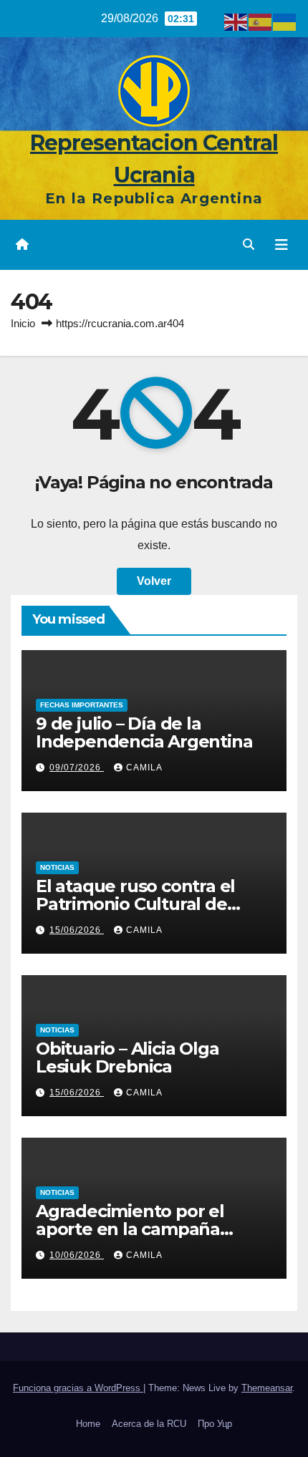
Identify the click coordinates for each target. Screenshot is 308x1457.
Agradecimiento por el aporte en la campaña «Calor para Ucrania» (130, 1229)
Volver (154, 581)
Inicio (23, 323)
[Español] (261, 21)
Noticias (57, 867)
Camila (144, 768)
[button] (248, 244)
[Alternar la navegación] (281, 244)
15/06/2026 (76, 930)
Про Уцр (215, 1423)
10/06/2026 (76, 1255)
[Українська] (285, 21)
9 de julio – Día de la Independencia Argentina (144, 732)
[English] (236, 21)
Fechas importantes (81, 705)
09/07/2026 (76, 768)
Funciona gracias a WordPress (78, 1388)
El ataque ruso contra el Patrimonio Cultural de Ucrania (135, 904)
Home (88, 1423)
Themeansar (266, 1388)
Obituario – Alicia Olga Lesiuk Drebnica (127, 1057)
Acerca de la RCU (149, 1423)
